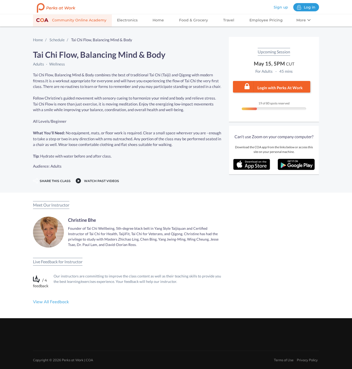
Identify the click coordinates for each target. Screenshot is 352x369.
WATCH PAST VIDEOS (100, 181)
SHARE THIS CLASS (54, 181)
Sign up (281, 7)
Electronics (127, 20)
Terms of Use (284, 360)
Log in (309, 7)
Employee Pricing (266, 20)
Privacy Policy (307, 360)
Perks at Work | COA (77, 360)
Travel (228, 20)
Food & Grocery (193, 20)
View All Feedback (51, 301)
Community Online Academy (71, 20)
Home (158, 20)
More (301, 20)
